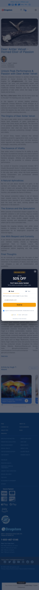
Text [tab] (29, 291)
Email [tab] (12, 291)
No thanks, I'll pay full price (19, 318)
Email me (19, 305)
